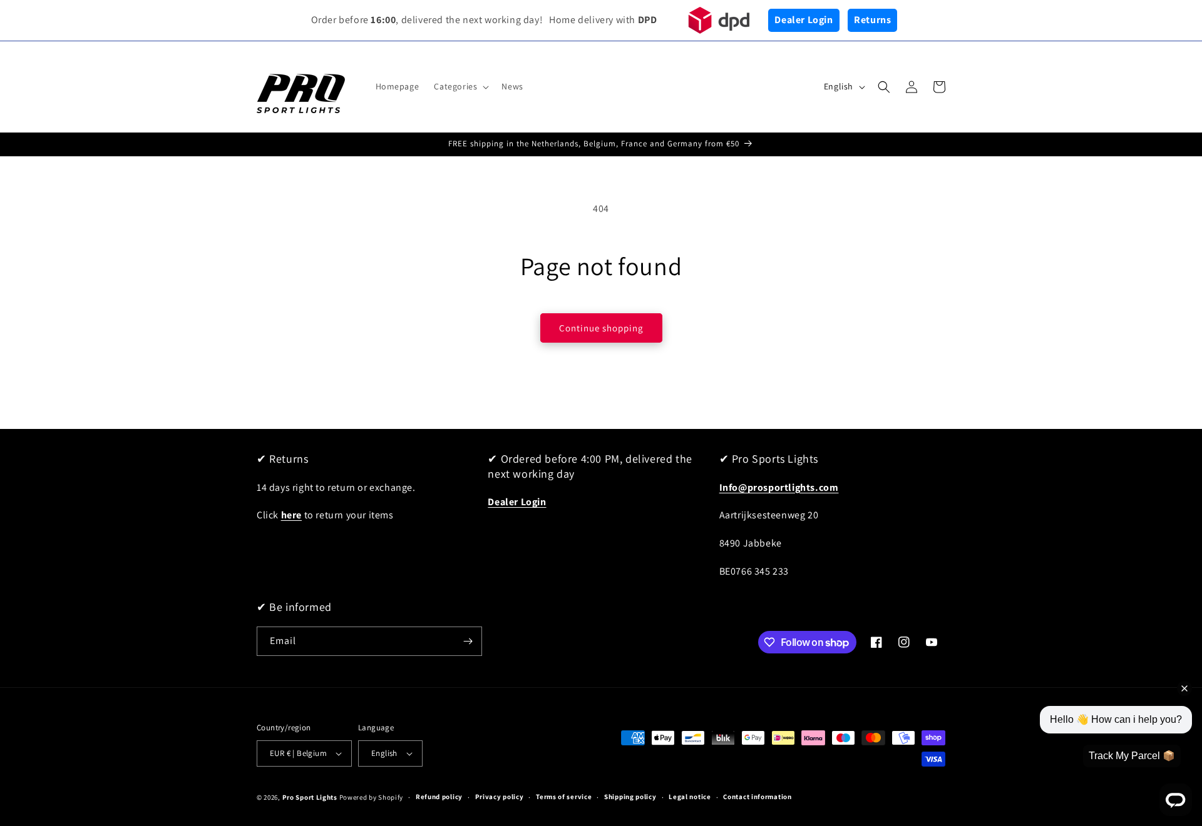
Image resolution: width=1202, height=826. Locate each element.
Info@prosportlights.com (779, 487)
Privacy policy (499, 796)
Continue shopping (601, 328)
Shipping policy (630, 796)
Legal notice (690, 796)
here (291, 514)
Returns (872, 19)
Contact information (757, 796)
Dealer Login (803, 19)
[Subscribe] (467, 641)
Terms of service (564, 796)
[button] (460, 86)
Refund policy (439, 796)
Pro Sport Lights (309, 797)
